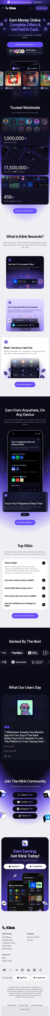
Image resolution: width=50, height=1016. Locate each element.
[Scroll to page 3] (26, 514)
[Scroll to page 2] (24, 514)
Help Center (7, 961)
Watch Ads (6, 946)
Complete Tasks (8, 943)
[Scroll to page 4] (28, 514)
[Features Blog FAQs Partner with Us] (2, 8)
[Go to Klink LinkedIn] (22, 970)
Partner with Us (33, 937)
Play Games (7, 949)
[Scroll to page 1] (22, 514)
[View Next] (9, 756)
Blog (4, 958)
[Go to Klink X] (10, 970)
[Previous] (2, 470)
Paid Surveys (7, 940)
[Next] (47, 470)
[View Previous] (5, 756)
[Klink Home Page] (11, 8)
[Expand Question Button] (43, 580)
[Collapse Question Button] (43, 563)
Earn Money (7, 937)
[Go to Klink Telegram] (16, 970)
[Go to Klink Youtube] (4, 970)
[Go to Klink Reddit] (28, 970)
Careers (30, 940)
